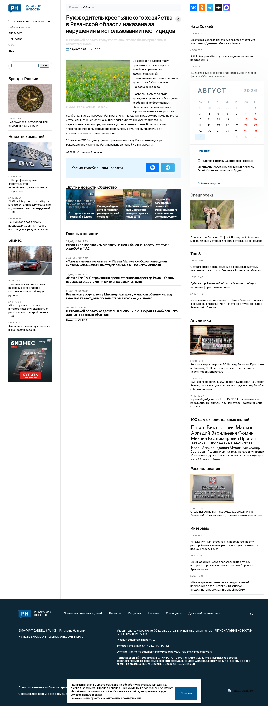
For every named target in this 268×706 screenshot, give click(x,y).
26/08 (11, 218)
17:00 (18, 301)
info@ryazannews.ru (167, 651)
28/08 (11, 176)
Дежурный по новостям (204, 613)
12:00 (200, 535)
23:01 (200, 50)
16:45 (19, 218)
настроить (93, 698)
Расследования (205, 468)
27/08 (11, 197)
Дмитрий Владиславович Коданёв (205, 459)
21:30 (200, 378)
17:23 (18, 322)
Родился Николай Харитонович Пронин (227, 160)
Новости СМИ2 (76, 320)
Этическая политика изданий (83, 613)
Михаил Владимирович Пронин (223, 438)
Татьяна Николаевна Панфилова (222, 443)
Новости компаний (26, 136)
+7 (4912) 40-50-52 (155, 645)
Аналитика (15, 33)
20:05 (18, 197)
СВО (11, 44)
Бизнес (15, 240)
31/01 (193, 508)
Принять (186, 693)
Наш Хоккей (201, 26)
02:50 (200, 508)
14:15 (200, 555)
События (203, 151)
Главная (74, 7)
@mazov (65, 636)
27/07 (11, 301)
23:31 (200, 33)
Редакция (134, 613)
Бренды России (23, 78)
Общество (15, 39)
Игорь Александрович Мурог (216, 447)
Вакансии (115, 613)
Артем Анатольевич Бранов (245, 451)
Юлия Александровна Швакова (210, 455)
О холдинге (174, 613)
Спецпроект (201, 194)
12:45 (19, 176)
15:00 (200, 575)
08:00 (18, 280)
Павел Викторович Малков (222, 427)
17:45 (200, 277)
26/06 (11, 322)
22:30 (201, 361)
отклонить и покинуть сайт (123, 698)
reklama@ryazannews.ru (197, 651)
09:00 (19, 118)
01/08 (193, 555)
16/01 (11, 280)
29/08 (11, 118)
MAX (79, 636)
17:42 (200, 293)
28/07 (193, 575)
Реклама (153, 613)
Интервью (199, 528)
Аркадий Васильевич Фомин (222, 433)
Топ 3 (195, 253)
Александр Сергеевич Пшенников (225, 450)
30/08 (193, 33)
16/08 (193, 395)
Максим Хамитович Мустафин (247, 455)
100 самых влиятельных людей (29, 21)
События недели (19, 27)
